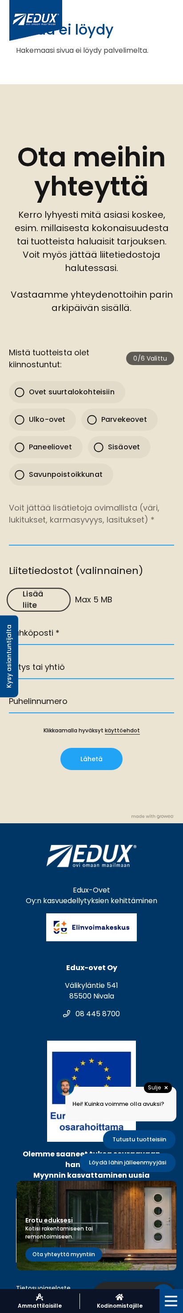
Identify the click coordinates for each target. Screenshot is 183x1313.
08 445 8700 (97, 1014)
